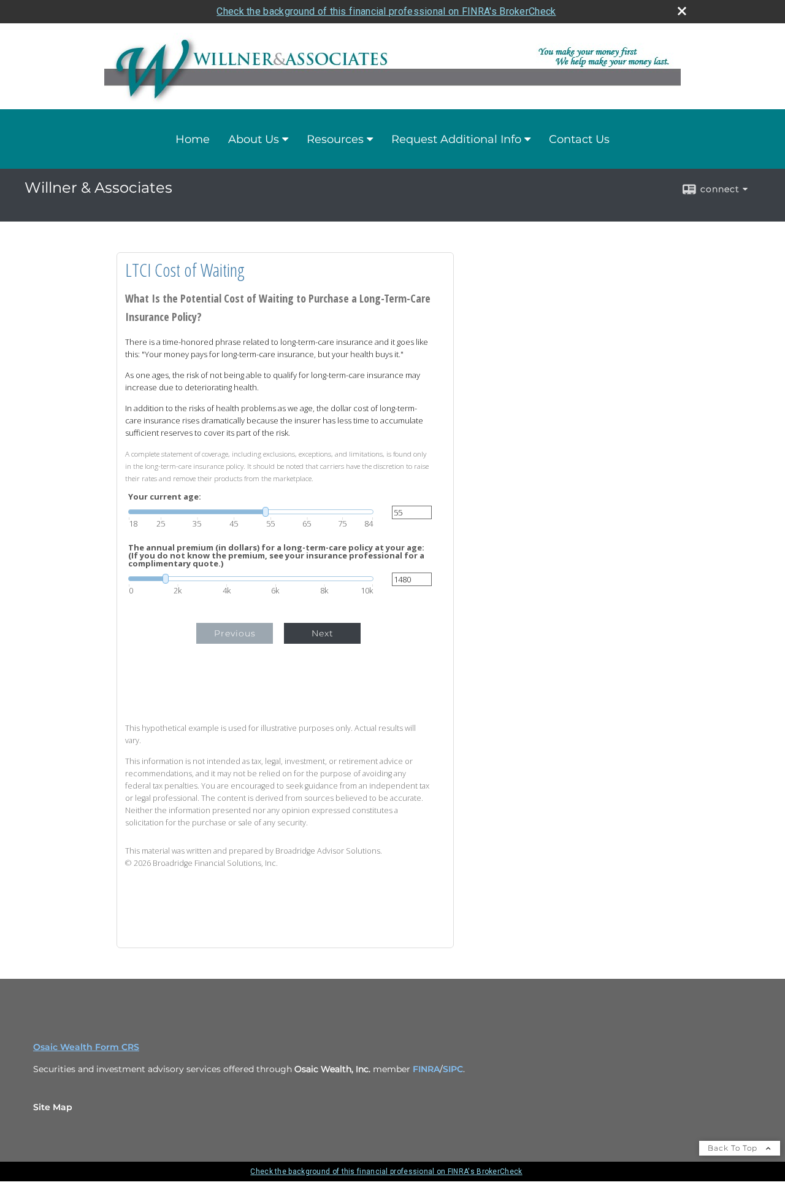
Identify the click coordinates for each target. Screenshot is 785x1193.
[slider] (250, 511)
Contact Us (579, 139)
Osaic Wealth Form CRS (86, 1046)
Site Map (52, 1107)
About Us (253, 139)
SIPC (453, 1069)
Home (192, 139)
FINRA (426, 1069)
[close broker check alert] (682, 11)
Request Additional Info (456, 139)
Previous (235, 633)
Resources (335, 139)
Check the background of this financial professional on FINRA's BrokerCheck (386, 11)
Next (323, 633)
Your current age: (164, 497)
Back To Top (734, 1147)
